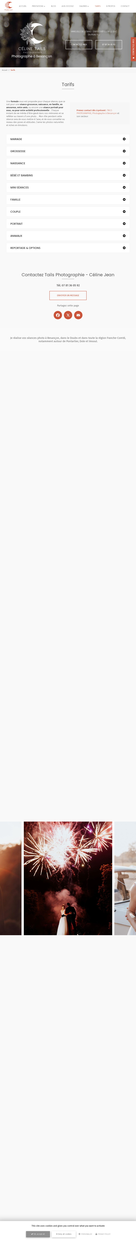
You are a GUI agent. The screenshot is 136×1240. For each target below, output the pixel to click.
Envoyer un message (68, 295)
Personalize (86, 1234)
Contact (125, 6)
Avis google (68, 6)
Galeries (83, 6)
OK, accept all (39, 1234)
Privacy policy (103, 1234)
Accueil (22, 6)
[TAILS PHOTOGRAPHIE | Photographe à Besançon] (8, 6)
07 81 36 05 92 (108, 44)
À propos (110, 6)
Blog (53, 6)
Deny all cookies (64, 1234)
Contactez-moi (79, 44)
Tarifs (98, 6)
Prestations (37, 6)
